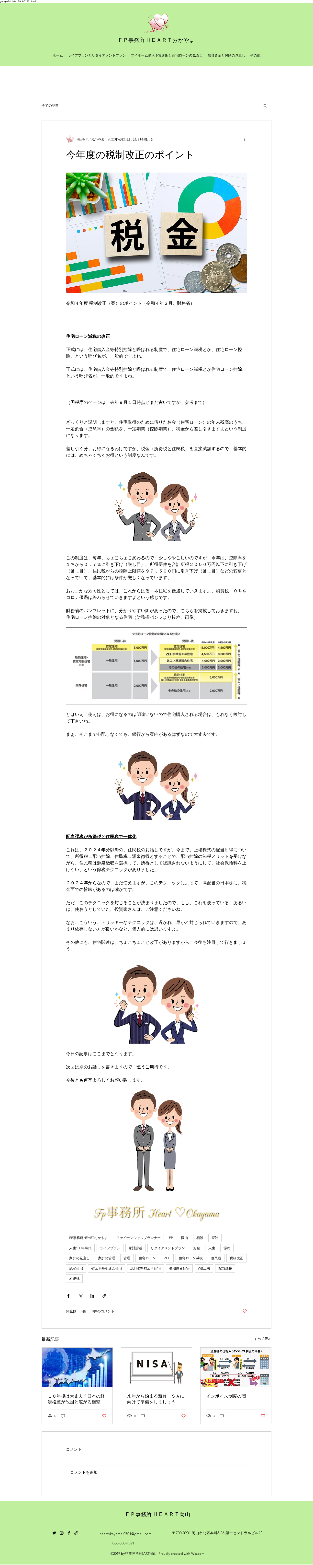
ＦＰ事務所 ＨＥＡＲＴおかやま (156, 39)
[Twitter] (54, 1532)
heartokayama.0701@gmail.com (126, 1533)
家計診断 (135, 1248)
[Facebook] (69, 1532)
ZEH (167, 1258)
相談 (199, 1238)
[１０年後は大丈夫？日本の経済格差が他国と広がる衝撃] (77, 1367)
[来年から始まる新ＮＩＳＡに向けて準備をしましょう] (156, 1367)
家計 (215, 1238)
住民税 (216, 1258)
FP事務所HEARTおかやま (88, 1238)
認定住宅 (76, 1268)
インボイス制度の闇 (226, 1396)
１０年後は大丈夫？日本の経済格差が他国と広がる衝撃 (76, 1398)
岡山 (184, 1238)
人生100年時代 (80, 1248)
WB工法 (204, 1268)
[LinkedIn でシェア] (92, 1296)
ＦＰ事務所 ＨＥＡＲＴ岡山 (157, 1514)
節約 (227, 1248)
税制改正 (236, 1258)
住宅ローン (147, 1258)
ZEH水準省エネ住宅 (145, 1268)
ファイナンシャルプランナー (138, 1238)
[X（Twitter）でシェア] (80, 1296)
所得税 (74, 1278)
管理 (126, 1258)
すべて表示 (262, 1338)
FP (171, 1238)
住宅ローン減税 (191, 1258)
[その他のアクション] (244, 139)
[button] (265, 105)
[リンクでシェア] (104, 1296)
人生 (211, 1248)
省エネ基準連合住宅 (106, 1268)
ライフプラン (110, 1248)
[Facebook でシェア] (68, 1296)
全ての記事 (50, 105)
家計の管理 (106, 1258)
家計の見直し (79, 1258)
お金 (196, 1248)
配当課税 (225, 1268)
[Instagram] (61, 1532)
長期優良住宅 (179, 1268)
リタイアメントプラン (168, 1248)
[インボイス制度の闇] (236, 1367)
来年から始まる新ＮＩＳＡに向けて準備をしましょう (155, 1398)
